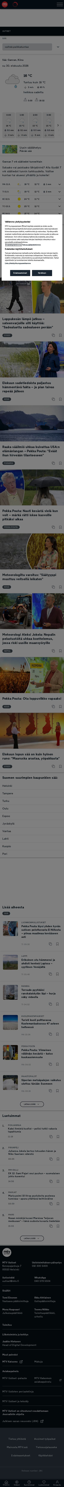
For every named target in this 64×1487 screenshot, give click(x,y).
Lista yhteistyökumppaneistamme (18, 263)
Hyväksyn (42, 273)
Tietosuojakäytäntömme (31, 244)
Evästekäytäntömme (13, 244)
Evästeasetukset (20, 273)
